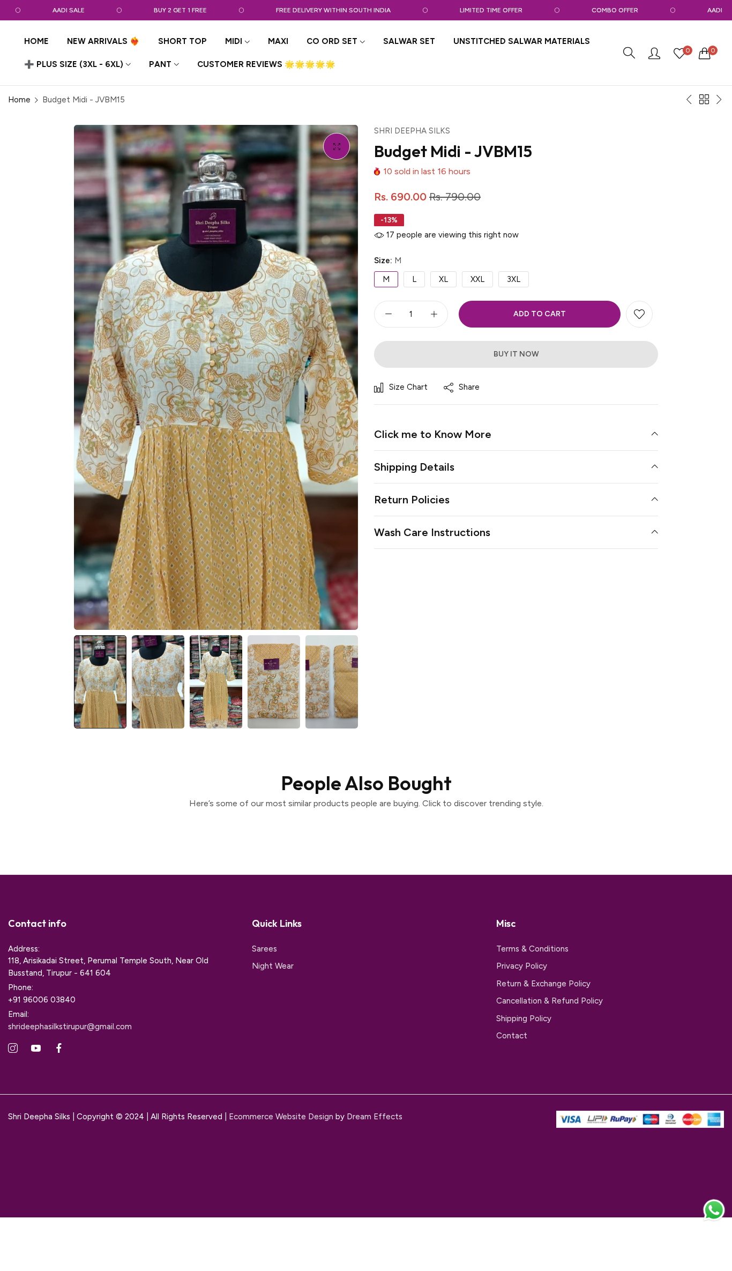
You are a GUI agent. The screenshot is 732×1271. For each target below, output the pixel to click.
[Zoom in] (336, 146)
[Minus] (388, 314)
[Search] (629, 53)
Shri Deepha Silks (412, 131)
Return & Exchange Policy (543, 983)
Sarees (264, 949)
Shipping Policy (523, 1018)
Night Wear (273, 966)
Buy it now (516, 354)
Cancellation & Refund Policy (549, 1001)
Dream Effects (374, 1116)
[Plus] (433, 314)
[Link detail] (13, 1048)
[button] (639, 314)
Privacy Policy (521, 966)
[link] (55, 10)
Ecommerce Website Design (282, 1116)
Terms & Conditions (532, 949)
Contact (511, 1035)
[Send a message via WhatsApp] (714, 1210)
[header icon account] (654, 53)
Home (19, 100)
